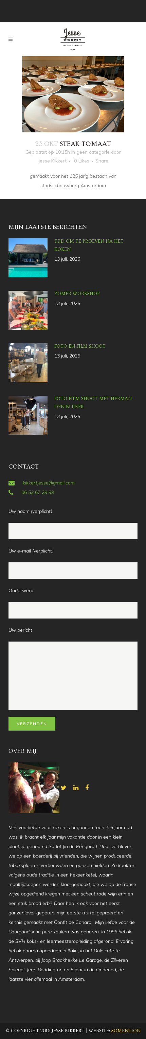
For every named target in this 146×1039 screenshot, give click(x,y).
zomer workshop (77, 294)
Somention (126, 1031)
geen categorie (93, 152)
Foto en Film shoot (80, 346)
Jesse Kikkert (52, 161)
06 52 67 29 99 (37, 492)
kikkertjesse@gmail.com (49, 483)
